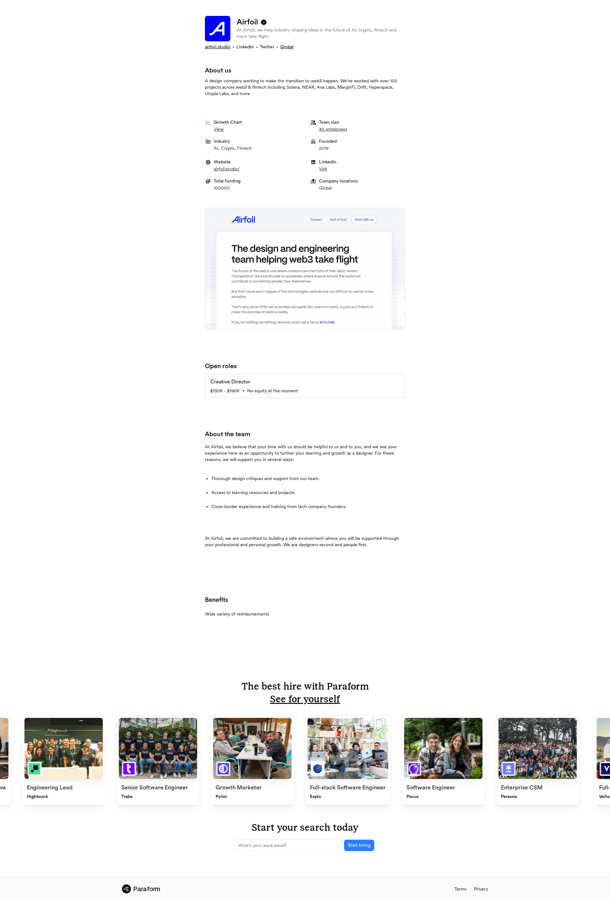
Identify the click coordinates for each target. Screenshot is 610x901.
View (219, 129)
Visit (323, 168)
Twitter (267, 47)
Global (287, 47)
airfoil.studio (217, 47)
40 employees (333, 129)
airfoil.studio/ (227, 168)
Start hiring (359, 845)
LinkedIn (245, 47)
